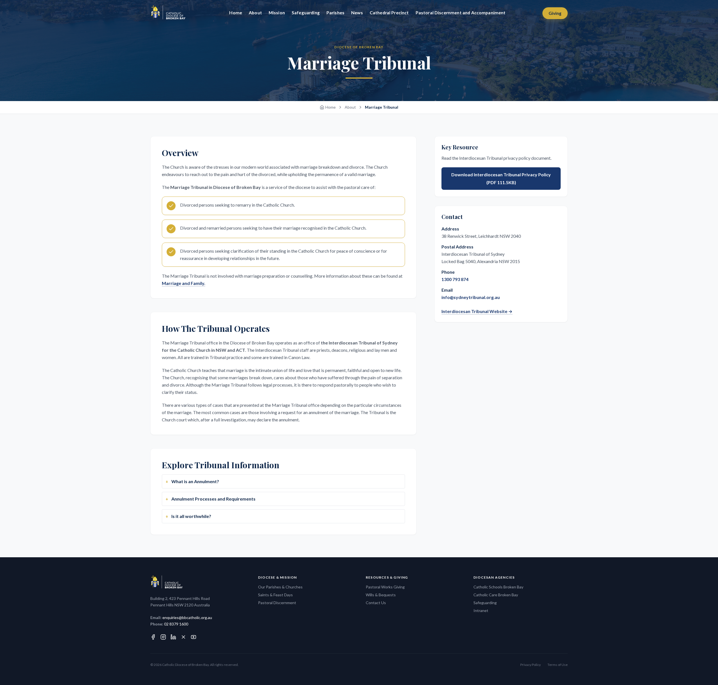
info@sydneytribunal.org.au (470, 297)
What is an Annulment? (195, 481)
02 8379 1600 (176, 624)
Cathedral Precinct (389, 12)
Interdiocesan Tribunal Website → (476, 311)
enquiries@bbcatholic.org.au (187, 617)
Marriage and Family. (183, 283)
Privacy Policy (530, 665)
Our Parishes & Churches (280, 586)
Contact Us (376, 602)
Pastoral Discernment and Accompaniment (461, 12)
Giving (555, 13)
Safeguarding (485, 602)
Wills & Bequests (381, 594)
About (350, 107)
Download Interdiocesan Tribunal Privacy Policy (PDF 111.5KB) (501, 178)
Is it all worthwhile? (191, 516)
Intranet (480, 610)
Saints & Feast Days (275, 594)
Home (330, 107)
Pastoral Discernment (277, 602)
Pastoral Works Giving (385, 586)
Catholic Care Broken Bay (495, 594)
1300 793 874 (454, 279)
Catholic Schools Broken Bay (498, 586)
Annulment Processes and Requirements (213, 498)
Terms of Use (557, 665)
